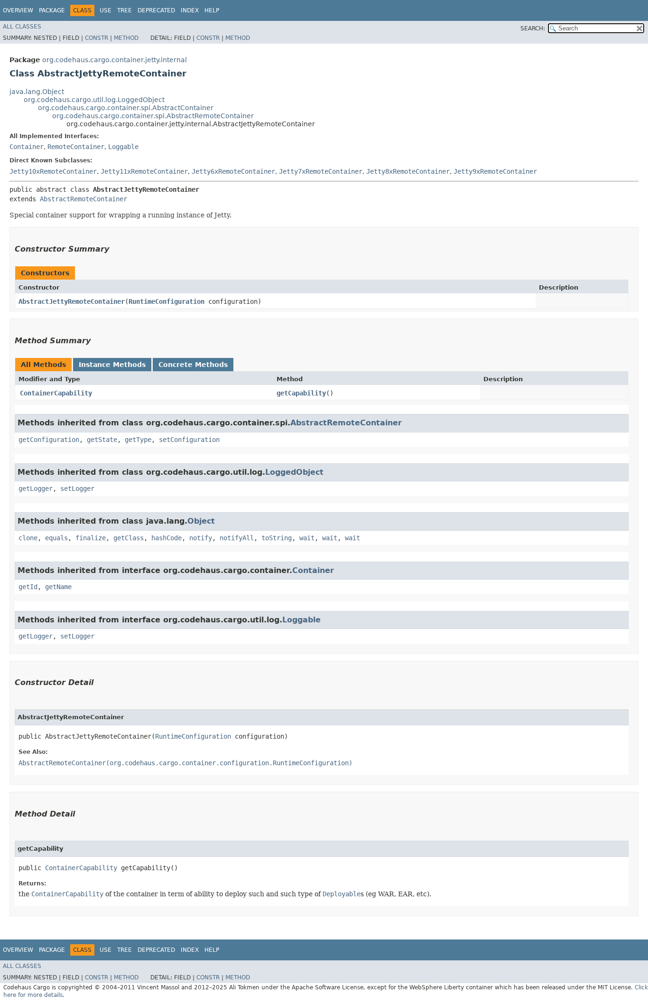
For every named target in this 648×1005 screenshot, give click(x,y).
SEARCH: (532, 28)
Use (105, 10)
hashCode (166, 538)
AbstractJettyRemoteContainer (72, 301)
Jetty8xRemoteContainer (408, 171)
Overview (18, 10)
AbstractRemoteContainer (83, 199)
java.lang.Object (36, 91)
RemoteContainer (75, 146)
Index (190, 10)
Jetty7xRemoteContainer (320, 171)
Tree (124, 10)
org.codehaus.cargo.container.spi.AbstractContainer (125, 108)
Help (211, 10)
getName (58, 587)
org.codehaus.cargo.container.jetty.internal (114, 60)
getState (102, 439)
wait (307, 538)
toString (276, 538)
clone (28, 538)
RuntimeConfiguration (166, 301)
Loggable (123, 146)
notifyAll (237, 538)
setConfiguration (189, 439)
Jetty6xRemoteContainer (233, 171)
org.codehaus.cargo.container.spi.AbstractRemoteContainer (153, 116)
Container (26, 146)
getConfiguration (49, 439)
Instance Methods (112, 364)
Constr (96, 38)
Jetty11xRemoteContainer (144, 171)
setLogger (77, 488)
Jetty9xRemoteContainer (495, 171)
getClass (128, 538)
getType (138, 439)
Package (52, 10)
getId (28, 587)
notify (200, 538)
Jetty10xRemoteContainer (53, 171)
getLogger (36, 488)
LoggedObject (294, 472)
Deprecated (156, 10)
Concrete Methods (193, 364)
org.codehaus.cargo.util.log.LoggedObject (94, 99)
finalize (90, 538)
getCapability (301, 393)
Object (201, 521)
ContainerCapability (56, 393)
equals (56, 538)
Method (126, 38)
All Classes (22, 26)
